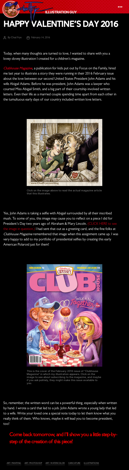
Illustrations (91, 463)
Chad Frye (16, 37)
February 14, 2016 (40, 37)
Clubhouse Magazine (17, 68)
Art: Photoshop (33, 463)
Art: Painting (14, 463)
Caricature (74, 463)
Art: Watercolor (55, 463)
